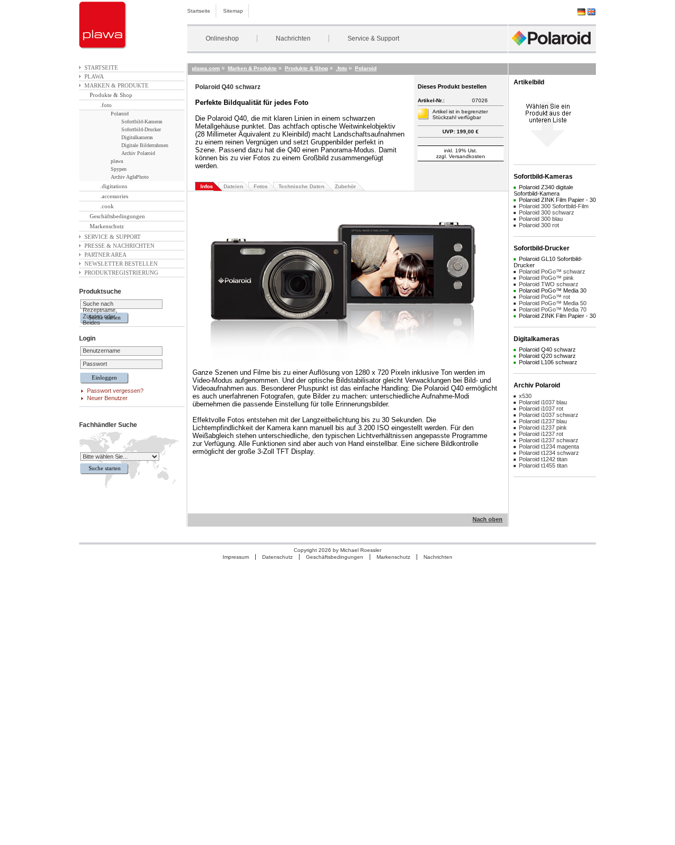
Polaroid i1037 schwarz (548, 415)
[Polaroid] (552, 48)
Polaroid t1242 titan (543, 459)
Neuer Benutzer (107, 398)
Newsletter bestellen (121, 263)
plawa (94, 76)
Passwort (95, 364)
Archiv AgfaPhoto (130, 177)
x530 (525, 396)
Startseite (198, 11)
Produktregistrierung (121, 272)
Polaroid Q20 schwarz (547, 356)
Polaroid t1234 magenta (549, 446)
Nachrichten (293, 38)
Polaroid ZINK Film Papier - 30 (557, 200)
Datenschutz (277, 557)
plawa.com (206, 68)
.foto (106, 105)
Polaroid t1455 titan (543, 465)
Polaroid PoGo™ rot (544, 297)
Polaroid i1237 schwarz (548, 440)
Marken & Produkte (116, 85)
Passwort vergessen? (115, 390)
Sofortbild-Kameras (141, 121)
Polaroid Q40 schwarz (547, 349)
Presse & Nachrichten (119, 245)
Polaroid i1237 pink (543, 427)
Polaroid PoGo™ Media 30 (552, 290)
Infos (206, 186)
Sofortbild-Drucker (141, 129)
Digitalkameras (137, 137)
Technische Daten (301, 186)
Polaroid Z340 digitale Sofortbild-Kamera (543, 190)
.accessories (114, 196)
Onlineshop (222, 38)
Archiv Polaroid (138, 153)
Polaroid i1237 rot (541, 434)
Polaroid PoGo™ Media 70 (552, 309)
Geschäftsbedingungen (117, 216)
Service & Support (373, 38)
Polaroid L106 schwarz (548, 362)
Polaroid (120, 113)
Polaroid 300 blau (541, 219)
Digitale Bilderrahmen (144, 145)
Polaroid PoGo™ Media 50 (552, 303)
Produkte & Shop (111, 95)
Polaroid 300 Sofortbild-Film (554, 206)
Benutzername (101, 350)
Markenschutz (107, 226)
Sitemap (233, 11)
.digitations (113, 186)
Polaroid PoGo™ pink (546, 278)
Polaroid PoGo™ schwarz (552, 271)
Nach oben (487, 519)
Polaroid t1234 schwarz (549, 453)
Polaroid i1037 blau (543, 402)
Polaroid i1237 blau (543, 421)
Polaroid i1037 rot (541, 408)
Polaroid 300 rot (539, 225)
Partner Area (105, 254)
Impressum (236, 557)
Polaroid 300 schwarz (546, 212)
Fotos (261, 186)
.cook (107, 206)
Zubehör (345, 186)
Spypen (119, 169)
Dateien (233, 186)
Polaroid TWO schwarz (548, 284)
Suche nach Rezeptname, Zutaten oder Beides (100, 313)
